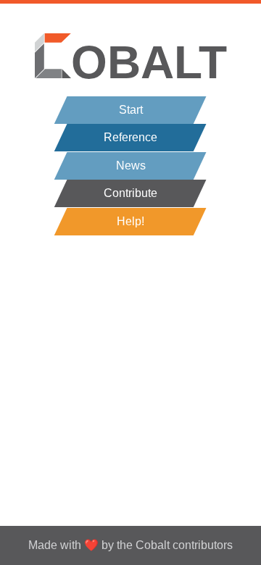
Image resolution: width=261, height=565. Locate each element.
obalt (149, 62)
